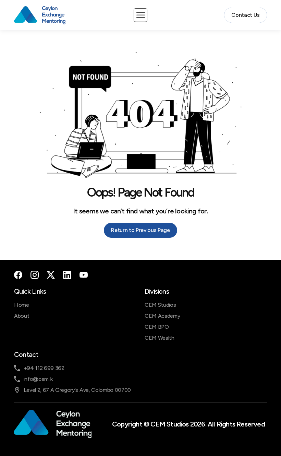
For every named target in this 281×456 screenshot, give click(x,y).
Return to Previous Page (140, 230)
